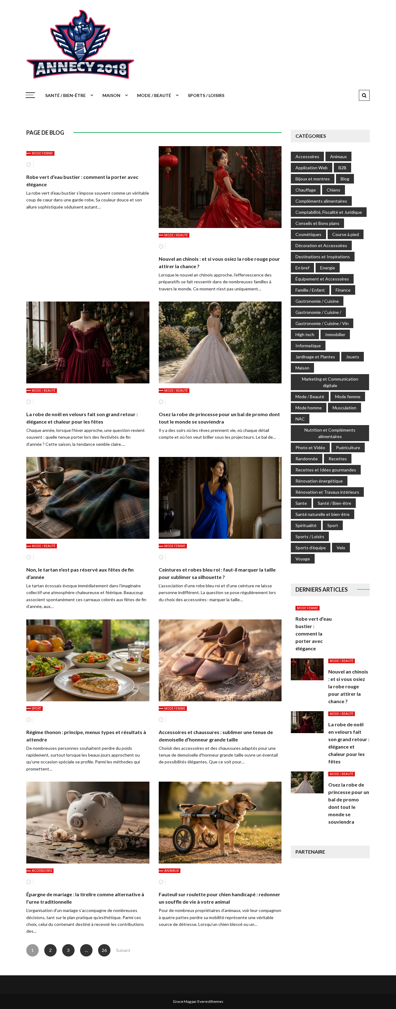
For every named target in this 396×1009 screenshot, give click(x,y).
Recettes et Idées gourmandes (325, 469)
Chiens (333, 189)
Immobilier (335, 334)
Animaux (171, 870)
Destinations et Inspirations (322, 256)
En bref (302, 267)
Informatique (308, 345)
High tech (304, 334)
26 (104, 950)
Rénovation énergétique (319, 480)
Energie (327, 267)
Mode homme (308, 407)
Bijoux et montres (312, 178)
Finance (343, 290)
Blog (345, 178)
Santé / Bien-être (65, 95)
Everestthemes (210, 1001)
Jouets (352, 356)
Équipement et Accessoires (322, 278)
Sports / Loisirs (206, 95)
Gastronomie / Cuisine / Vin (322, 323)
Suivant (122, 950)
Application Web (311, 167)
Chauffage (305, 189)
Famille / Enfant (310, 290)
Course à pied (345, 234)
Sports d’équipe (310, 547)
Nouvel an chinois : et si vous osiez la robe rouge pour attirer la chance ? (348, 686)
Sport (36, 708)
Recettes (338, 458)
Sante (301, 503)
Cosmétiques (308, 234)
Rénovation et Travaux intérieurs (327, 492)
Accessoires (42, 870)
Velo (341, 547)
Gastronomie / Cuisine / (318, 312)
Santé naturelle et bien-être (322, 514)
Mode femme (42, 153)
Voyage (302, 558)
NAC (300, 418)
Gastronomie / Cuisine (317, 301)
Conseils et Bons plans (317, 223)
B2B (342, 167)
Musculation (344, 407)
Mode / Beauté (154, 95)
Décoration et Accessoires (321, 245)
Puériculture (348, 447)
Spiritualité (305, 525)
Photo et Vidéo (310, 447)
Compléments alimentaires (321, 201)
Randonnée (306, 458)
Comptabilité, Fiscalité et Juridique (328, 212)
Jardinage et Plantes (315, 356)
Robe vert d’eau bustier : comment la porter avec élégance (313, 633)
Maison (111, 95)
